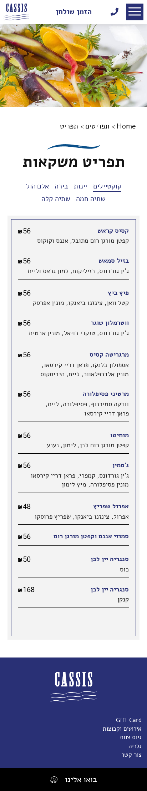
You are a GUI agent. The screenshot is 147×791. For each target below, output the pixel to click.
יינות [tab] (80, 186)
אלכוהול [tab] (37, 186)
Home (126, 126)
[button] (134, 12)
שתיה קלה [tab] (55, 198)
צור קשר (131, 755)
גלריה (134, 746)
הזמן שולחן (74, 12)
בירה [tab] (61, 186)
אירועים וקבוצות (122, 729)
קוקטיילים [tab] (107, 186)
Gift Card (129, 720)
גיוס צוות (130, 737)
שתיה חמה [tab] (91, 198)
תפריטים (97, 126)
